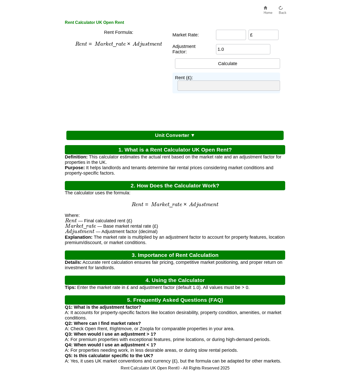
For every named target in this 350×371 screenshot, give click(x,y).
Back (282, 11)
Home (268, 11)
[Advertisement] (116, 88)
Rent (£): (184, 77)
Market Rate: (185, 34)
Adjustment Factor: (183, 49)
